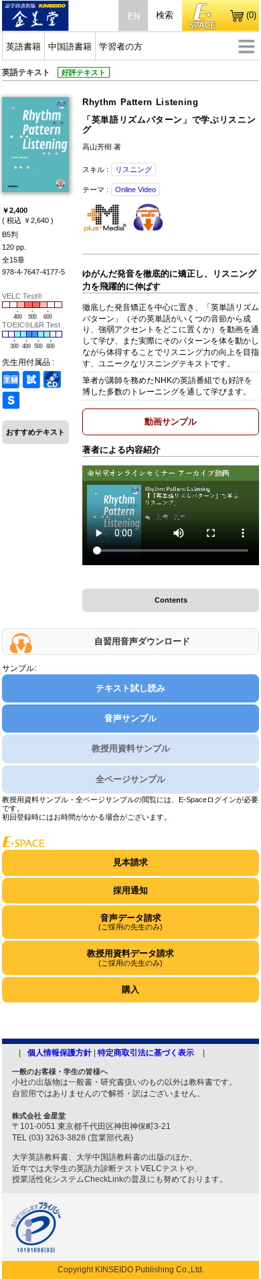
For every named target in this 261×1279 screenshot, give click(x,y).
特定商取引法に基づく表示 (146, 1052)
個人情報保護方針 (59, 1052)
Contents (171, 600)
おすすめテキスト (35, 432)
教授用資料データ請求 (130, 957)
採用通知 (130, 890)
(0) (251, 15)
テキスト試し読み (130, 688)
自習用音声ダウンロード (142, 641)
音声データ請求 (130, 922)
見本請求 (130, 862)
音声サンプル (130, 718)
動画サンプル (171, 422)
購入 (130, 989)
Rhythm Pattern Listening (140, 102)
